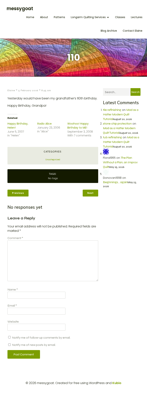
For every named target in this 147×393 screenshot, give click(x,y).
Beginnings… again (115, 182)
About (44, 17)
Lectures (136, 17)
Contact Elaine (132, 31)
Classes (120, 17)
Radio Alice (44, 124)
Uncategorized (52, 159)
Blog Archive (109, 31)
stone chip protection (117, 123)
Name (12, 289)
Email (12, 305)
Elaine (11, 90)
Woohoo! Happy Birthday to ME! (78, 126)
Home (30, 17)
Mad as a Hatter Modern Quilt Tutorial (120, 114)
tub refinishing (112, 137)
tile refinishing (112, 110)
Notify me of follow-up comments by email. (41, 337)
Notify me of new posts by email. (34, 345)
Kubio (116, 383)
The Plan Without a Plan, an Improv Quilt (120, 162)
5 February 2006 (28, 90)
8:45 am (46, 90)
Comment (15, 238)
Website (13, 321)
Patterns (59, 17)
